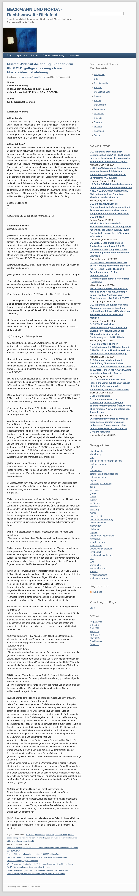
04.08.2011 (30, 835)
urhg (92, 558)
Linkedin (98, 126)
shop (75, 838)
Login (92, 608)
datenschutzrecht (98, 477)
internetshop (41, 838)
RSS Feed (97, 592)
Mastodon (99, 113)
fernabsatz (50, 835)
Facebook (99, 131)
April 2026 (95, 635)
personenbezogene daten (102, 536)
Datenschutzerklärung (53, 55)
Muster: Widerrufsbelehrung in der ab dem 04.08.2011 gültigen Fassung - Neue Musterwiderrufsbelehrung (40, 68)
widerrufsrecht (28, 841)
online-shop (67, 838)
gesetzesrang (12, 838)
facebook (94, 490)
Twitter (97, 135)
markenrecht (96, 516)
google (93, 493)
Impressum (21, 55)
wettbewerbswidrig (99, 578)
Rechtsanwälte (101, 83)
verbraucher (95, 565)
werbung (94, 571)
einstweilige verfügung (101, 483)
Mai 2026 (94, 631)
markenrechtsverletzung (101, 519)
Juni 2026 (94, 628)
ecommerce (40, 835)
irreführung (95, 503)
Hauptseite (74, 55)
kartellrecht (95, 506)
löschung (94, 510)
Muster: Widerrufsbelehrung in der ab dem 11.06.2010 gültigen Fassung (35, 854)
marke (93, 513)
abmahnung (95, 454)
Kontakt (34, 55)
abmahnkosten (97, 451)
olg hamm (94, 529)
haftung (93, 496)
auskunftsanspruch (99, 464)
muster (50, 838)
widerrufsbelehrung (14, 841)
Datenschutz (100, 105)
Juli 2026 (94, 625)
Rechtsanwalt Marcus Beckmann (34, 77)
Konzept (98, 87)
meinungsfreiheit (98, 523)
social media (96, 545)
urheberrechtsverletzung (101, 555)
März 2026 (95, 638)
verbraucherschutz (99, 568)
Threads (98, 122)
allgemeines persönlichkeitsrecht (105, 461)
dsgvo (93, 480)
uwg (92, 562)
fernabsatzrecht (61, 835)
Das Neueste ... (97, 641)
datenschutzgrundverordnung (104, 474)
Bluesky (98, 118)
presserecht (95, 539)
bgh (92, 467)
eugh (92, 487)
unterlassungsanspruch (101, 549)
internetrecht (30, 838)
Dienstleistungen (102, 92)
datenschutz (96, 470)
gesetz (71, 835)
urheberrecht (96, 552)
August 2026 (96, 622)
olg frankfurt (95, 526)
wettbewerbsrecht (98, 575)
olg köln (93, 532)
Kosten (97, 96)
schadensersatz (97, 542)
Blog (9, 55)
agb (92, 457)
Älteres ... (94, 644)
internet (22, 838)
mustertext (58, 838)
